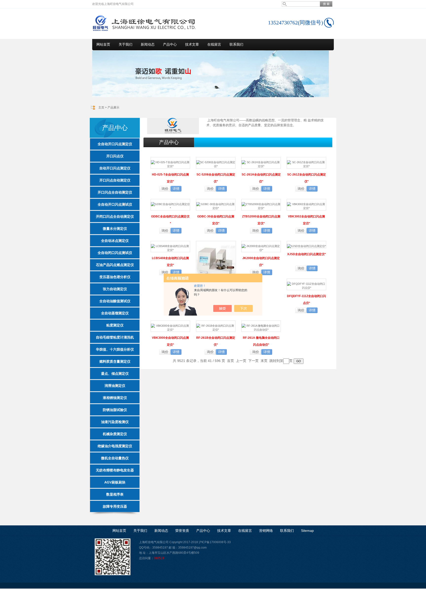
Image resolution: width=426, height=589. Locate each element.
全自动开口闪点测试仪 (115, 204)
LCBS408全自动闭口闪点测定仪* (170, 261)
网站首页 (103, 44)
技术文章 (192, 44)
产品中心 (170, 44)
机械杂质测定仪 (115, 434)
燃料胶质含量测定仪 (114, 361)
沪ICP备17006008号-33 (215, 542)
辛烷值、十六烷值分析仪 (115, 349)
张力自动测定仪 (115, 289)
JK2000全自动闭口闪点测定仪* (261, 261)
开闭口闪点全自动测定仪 (115, 216)
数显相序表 (115, 494)
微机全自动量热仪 (115, 458)
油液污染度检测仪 (115, 422)
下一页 (253, 361)
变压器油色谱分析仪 (114, 277)
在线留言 (214, 44)
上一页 (241, 361)
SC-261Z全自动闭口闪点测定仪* (306, 178)
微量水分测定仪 (115, 229)
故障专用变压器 (115, 506)
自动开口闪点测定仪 (114, 168)
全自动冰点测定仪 (115, 241)
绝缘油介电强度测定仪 (115, 446)
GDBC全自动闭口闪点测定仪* (170, 220)
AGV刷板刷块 (114, 482)
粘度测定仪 (115, 325)
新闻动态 (148, 44)
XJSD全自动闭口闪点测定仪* (306, 254)
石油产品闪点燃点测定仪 (115, 265)
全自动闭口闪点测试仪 (115, 253)
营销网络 (266, 531)
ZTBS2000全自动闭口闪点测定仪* (261, 220)
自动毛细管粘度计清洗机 (115, 337)
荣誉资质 (182, 531)
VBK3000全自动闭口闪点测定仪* (170, 341)
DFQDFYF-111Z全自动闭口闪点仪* (306, 299)
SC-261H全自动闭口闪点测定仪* (261, 178)
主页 (101, 107)
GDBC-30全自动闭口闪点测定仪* (215, 220)
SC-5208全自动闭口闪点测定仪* (215, 178)
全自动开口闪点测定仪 (115, 144)
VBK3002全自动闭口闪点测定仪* (306, 220)
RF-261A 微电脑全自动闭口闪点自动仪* (261, 341)
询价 (164, 189)
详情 (176, 189)
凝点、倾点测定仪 (115, 373)
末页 (264, 361)
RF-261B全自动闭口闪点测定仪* (215, 341)
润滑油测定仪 (115, 386)
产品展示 (113, 107)
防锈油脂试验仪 (115, 410)
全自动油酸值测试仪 (114, 301)
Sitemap (307, 531)
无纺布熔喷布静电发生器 (115, 470)
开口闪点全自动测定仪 (115, 192)
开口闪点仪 (115, 156)
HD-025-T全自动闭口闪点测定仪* (170, 178)
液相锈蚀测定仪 (115, 398)
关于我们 (125, 44)
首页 (230, 361)
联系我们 (236, 44)
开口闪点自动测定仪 (114, 180)
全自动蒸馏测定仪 (115, 313)
